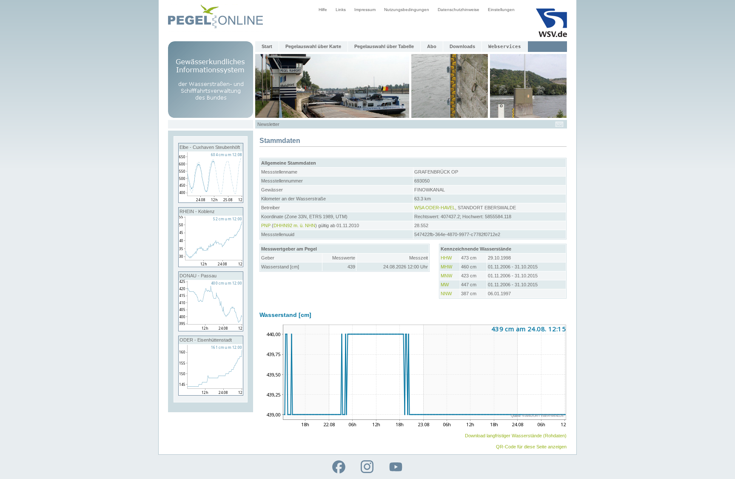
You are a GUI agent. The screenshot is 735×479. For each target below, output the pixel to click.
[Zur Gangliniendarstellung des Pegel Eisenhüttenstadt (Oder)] (211, 393)
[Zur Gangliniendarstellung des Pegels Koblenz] (211, 265)
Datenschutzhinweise (458, 9)
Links (341, 9)
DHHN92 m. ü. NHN (294, 225)
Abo (431, 46)
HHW (446, 257)
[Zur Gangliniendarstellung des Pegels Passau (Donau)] (211, 329)
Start (267, 46)
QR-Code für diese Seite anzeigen (531, 446)
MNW (446, 275)
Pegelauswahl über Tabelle (384, 46)
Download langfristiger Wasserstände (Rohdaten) (516, 435)
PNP (266, 225)
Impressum (365, 9)
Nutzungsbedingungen (406, 9)
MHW (446, 266)
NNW (446, 293)
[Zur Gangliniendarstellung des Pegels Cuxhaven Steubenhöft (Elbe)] (211, 200)
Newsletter (268, 124)
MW (445, 284)
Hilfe (323, 9)
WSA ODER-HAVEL (434, 207)
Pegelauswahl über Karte (313, 46)
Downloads (462, 46)
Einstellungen (501, 9)
